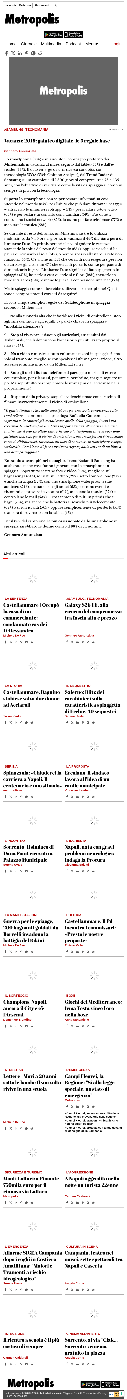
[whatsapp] (33, 53)
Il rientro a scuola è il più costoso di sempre (31, 1342)
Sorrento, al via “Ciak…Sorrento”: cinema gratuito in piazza (91, 1346)
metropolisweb (13, 790)
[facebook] (6, 53)
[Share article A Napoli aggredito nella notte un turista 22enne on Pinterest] (83, 1202)
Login (116, 43)
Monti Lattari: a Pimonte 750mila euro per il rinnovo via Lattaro (31, 1185)
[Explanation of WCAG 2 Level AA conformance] (115, 1396)
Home (11, 43)
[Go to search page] (56, 5)
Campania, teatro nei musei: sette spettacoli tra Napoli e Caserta (94, 1259)
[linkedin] (20, 53)
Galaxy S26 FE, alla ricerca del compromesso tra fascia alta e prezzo (93, 611)
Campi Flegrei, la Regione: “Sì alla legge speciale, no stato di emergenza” (90, 1086)
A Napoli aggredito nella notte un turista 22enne (92, 1181)
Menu (90, 43)
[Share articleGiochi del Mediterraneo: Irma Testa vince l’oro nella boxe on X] (72, 1026)
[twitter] (13, 53)
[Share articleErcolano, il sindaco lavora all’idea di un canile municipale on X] (72, 796)
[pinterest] (27, 53)
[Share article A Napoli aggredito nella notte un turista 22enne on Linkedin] (78, 1202)
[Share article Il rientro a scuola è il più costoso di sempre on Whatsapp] (27, 1364)
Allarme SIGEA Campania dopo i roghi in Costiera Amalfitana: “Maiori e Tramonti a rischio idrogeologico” (32, 1265)
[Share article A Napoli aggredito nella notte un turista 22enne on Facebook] (67, 1202)
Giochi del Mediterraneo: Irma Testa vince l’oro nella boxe (93, 1008)
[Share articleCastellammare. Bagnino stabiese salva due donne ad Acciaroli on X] (11, 722)
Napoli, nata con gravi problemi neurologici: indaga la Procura (89, 853)
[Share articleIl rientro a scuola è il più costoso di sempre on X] (11, 1364)
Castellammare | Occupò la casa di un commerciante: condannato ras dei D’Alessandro (31, 617)
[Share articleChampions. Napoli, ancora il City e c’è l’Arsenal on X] (11, 1026)
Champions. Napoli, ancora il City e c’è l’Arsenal (25, 1008)
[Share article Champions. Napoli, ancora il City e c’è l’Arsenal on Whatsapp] (27, 1026)
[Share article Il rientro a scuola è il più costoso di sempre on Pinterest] (22, 1364)
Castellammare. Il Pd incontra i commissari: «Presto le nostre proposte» (90, 931)
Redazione (25, 5)
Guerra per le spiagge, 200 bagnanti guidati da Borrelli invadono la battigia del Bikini (30, 931)
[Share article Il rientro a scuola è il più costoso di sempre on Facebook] (6, 1364)
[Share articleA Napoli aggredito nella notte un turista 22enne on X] (72, 1202)
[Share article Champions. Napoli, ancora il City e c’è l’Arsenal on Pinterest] (22, 1026)
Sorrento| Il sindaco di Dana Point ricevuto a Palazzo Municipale (28, 853)
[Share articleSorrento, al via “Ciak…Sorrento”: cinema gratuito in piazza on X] (72, 1364)
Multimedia (51, 43)
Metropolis (10, 5)
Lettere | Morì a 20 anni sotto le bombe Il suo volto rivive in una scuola (32, 1082)
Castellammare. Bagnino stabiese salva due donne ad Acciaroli (31, 698)
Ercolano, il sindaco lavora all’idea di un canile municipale (87, 779)
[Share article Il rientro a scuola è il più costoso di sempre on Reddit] (32, 1364)
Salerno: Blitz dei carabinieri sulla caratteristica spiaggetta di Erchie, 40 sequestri (92, 702)
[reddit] (40, 53)
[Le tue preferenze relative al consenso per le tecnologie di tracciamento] (122, 1394)
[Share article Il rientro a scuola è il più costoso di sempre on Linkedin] (16, 1364)
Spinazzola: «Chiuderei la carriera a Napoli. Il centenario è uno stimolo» (32, 779)
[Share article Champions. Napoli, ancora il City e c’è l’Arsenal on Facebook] (6, 1026)
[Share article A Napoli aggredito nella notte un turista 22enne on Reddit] (94, 1202)
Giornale (29, 43)
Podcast (73, 43)
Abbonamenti (42, 5)
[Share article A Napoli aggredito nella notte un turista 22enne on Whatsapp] (88, 1202)
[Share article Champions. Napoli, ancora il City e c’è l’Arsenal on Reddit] (32, 1026)
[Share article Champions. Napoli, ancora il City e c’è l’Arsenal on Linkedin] (16, 1026)
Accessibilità (20, 1396)
